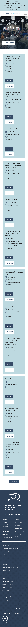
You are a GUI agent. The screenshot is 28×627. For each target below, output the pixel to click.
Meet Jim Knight (19, 522)
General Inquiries (6, 534)
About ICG (17, 525)
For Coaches (5, 554)
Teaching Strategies (7, 597)
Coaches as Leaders (7, 587)
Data (3, 593)
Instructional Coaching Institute (10, 551)
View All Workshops (7, 570)
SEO (10, 613)
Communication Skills (7, 584)
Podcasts (4, 564)
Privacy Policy (5, 610)
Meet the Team (18, 528)
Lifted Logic (16, 613)
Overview (4, 578)
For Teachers (5, 561)
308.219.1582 (5, 526)
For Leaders (5, 558)
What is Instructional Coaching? (10, 548)
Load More (14, 481)
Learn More (12, 9)
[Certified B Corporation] (5, 622)
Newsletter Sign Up (7, 537)
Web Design (5, 613)
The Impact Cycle (6, 590)
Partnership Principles (7, 581)
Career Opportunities (20, 531)
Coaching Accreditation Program (10, 567)
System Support (6, 600)
